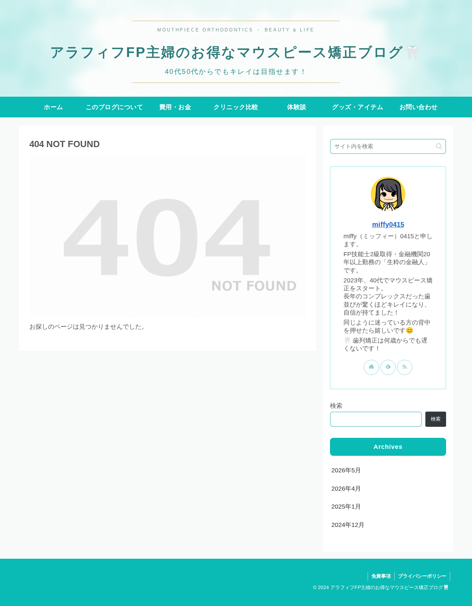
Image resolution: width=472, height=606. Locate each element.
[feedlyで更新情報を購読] (388, 367)
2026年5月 (346, 470)
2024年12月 (348, 524)
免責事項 (381, 576)
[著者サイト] (371, 367)
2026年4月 (346, 488)
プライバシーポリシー (422, 576)
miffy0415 (388, 224)
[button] (439, 146)
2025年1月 (346, 506)
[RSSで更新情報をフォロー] (404, 367)
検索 (336, 405)
